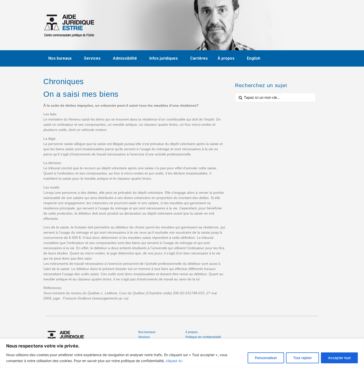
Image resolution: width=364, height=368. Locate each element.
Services (92, 58)
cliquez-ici (174, 361)
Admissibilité (125, 58)
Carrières (199, 58)
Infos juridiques (163, 58)
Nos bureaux (60, 58)
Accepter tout (339, 358)
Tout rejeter (302, 358)
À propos (226, 58)
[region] (182, 353)
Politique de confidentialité (203, 337)
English (253, 58)
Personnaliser (266, 358)
